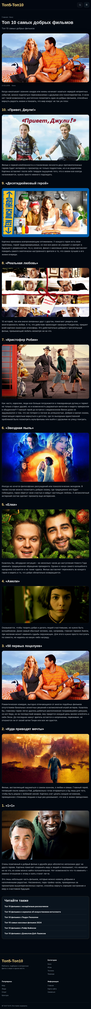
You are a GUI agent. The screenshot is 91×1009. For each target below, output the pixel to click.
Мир (3, 985)
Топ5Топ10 (12, 5)
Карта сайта (52, 989)
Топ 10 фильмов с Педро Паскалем (21, 917)
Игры (50, 967)
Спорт (4, 992)
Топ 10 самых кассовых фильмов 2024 (23, 922)
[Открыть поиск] (80, 4)
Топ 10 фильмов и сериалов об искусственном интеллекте (33, 912)
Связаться (51, 992)
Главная (5, 17)
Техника (51, 971)
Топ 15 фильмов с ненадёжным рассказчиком (26, 906)
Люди (4, 989)
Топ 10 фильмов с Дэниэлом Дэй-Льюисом (25, 933)
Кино (11, 17)
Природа (51, 974)
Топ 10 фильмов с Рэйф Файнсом (20, 928)
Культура (5, 995)
